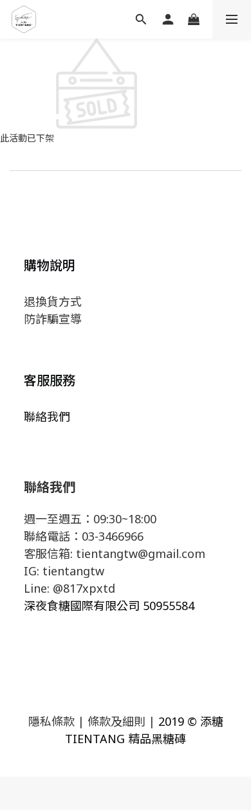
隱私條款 (51, 721)
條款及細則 (116, 721)
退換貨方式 (53, 301)
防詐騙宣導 (53, 319)
